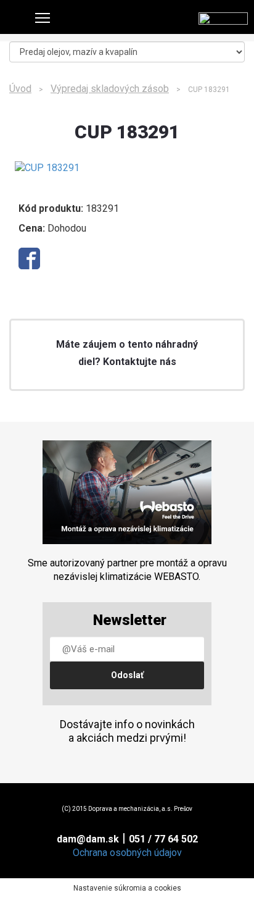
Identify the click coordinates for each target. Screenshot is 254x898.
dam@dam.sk (88, 839)
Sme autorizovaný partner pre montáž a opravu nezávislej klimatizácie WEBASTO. (127, 569)
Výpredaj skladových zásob (110, 88)
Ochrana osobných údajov (127, 852)
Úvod (20, 88)
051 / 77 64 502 (163, 839)
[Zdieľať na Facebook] (29, 258)
